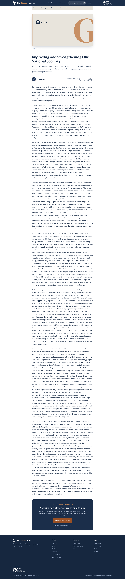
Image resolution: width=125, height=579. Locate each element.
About (96, 551)
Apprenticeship (56, 557)
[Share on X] (84, 79)
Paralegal (54, 551)
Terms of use (97, 546)
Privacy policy (98, 543)
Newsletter (63, 3)
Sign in (89, 3)
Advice (43, 3)
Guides (39, 49)
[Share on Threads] (88, 79)
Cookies (96, 549)
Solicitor (54, 543)
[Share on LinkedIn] (91, 79)
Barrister (54, 546)
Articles (34, 49)
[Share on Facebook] (80, 79)
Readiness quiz (53, 3)
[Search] (84, 3)
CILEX (53, 549)
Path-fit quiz (76, 543)
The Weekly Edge (78, 546)
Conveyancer (56, 554)
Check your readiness (62, 521)
